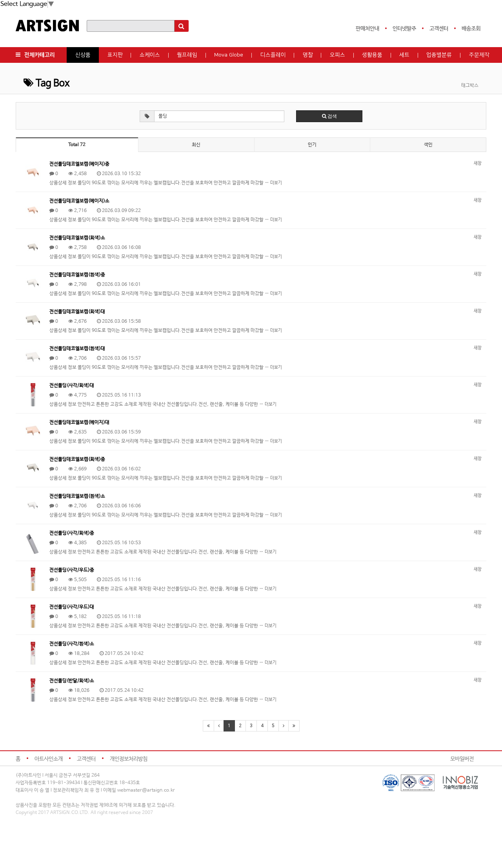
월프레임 (187, 55)
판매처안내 (367, 29)
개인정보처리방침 (128, 759)
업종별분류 (439, 55)
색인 (428, 145)
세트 (404, 55)
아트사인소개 (49, 759)
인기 (312, 145)
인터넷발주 (404, 29)
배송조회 (471, 29)
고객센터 (438, 29)
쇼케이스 (150, 55)
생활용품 (372, 55)
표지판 (115, 55)
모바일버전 (462, 759)
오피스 (337, 55)
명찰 (308, 55)
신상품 (83, 55)
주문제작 (479, 55)
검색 (331, 116)
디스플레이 (273, 55)
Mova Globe (228, 55)
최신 (196, 145)
